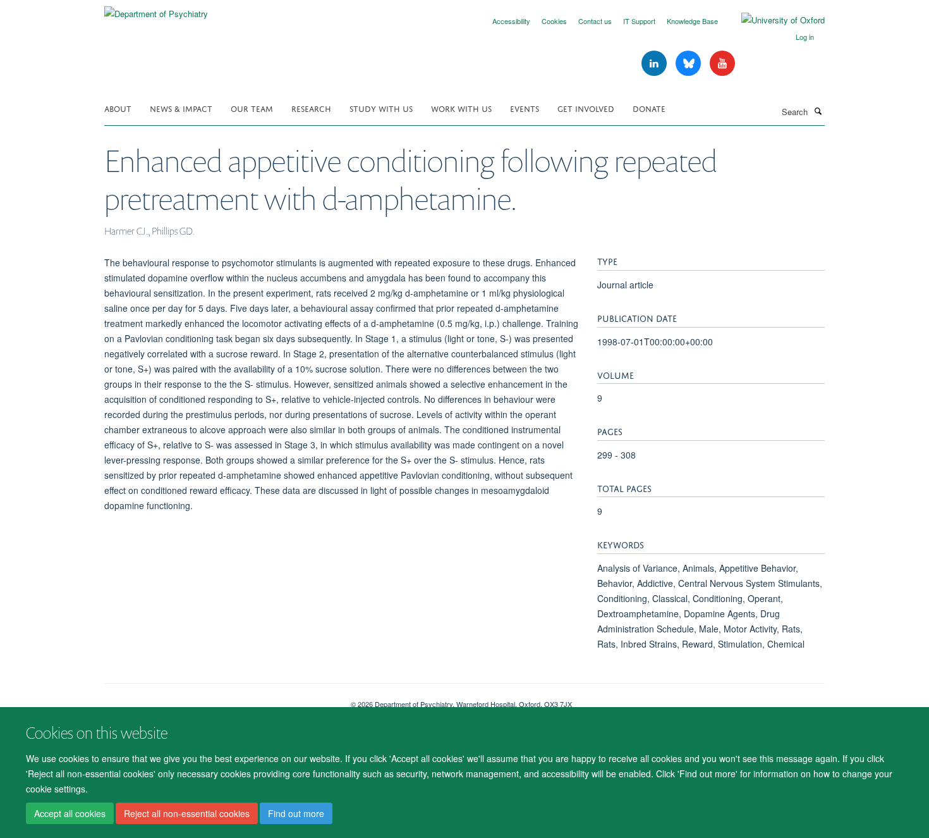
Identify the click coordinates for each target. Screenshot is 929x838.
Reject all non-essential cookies (187, 813)
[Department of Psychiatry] (156, 9)
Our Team (252, 108)
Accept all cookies (70, 813)
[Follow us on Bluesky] (689, 64)
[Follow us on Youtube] (722, 64)
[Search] (818, 111)
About (117, 108)
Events (524, 108)
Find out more (296, 813)
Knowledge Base (692, 21)
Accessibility (511, 21)
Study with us (381, 108)
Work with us (461, 108)
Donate (649, 108)
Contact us (595, 21)
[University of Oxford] (773, 20)
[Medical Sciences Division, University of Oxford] (218, 699)
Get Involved (585, 108)
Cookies (554, 21)
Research (311, 108)
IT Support (639, 21)
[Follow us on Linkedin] (655, 64)
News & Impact (181, 108)
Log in (805, 37)
